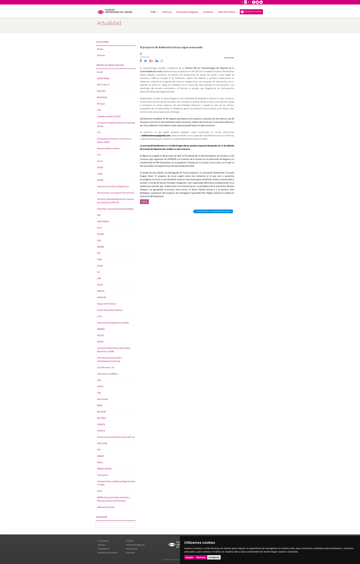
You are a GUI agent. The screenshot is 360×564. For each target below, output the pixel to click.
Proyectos (130, 552)
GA (242, 2)
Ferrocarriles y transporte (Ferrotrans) (115, 192)
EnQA (99, 173)
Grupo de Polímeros (106, 303)
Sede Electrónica (226, 12)
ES (245, 2)
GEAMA (100, 246)
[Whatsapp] (161, 61)
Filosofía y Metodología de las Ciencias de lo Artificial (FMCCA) (115, 201)
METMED (101, 418)
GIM (99, 278)
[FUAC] (116, 11)
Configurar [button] (214, 557)
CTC (99, 132)
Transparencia (104, 548)
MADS (100, 405)
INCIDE (100, 335)
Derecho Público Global (108, 148)
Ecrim (100, 161)
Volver (144, 201)
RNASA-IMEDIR (104, 468)
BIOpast (101, 103)
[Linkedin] (261, 2)
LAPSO (100, 386)
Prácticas (167, 12)
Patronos (101, 544)
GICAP (100, 265)
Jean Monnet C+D (105, 367)
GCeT (99, 227)
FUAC (153, 12)
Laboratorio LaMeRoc (107, 373)
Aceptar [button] (189, 557)
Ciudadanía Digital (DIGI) (109, 116)
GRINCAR (101, 297)
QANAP (100, 456)
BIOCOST (101, 91)
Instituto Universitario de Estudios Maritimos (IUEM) (113, 350)
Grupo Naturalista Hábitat (109, 310)
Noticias (101, 55)
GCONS (100, 234)
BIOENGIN (102, 97)
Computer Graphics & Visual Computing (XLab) (116, 124)
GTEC (99, 316)
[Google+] (151, 61)
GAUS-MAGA (103, 221)
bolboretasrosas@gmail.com (156, 135)
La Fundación (103, 541)
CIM (99, 110)
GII (98, 272)
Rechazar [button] (200, 557)
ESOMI (100, 180)
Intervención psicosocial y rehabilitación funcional (109, 359)
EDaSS (100, 167)
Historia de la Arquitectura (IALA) (113, 322)
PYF (99, 449)
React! (100, 462)
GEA (99, 240)
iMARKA (101, 329)
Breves (100, 49)
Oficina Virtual (131, 548)
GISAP (100, 284)
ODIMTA (101, 424)
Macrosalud (102, 399)
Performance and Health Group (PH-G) (115, 437)
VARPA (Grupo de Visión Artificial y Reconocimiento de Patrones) (113, 499)
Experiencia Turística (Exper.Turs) (113, 186)
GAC (99, 215)
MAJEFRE (101, 411)
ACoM (100, 72)
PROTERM (102, 443)
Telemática (102, 475)
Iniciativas (208, 12)
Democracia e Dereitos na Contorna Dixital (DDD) (114, 140)
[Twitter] (257, 2)
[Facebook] (253, 2)
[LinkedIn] (156, 61)
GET (99, 253)
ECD (99, 154)
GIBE (99, 259)
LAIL (99, 380)
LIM (99, 392)
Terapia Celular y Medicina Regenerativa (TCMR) (116, 483)
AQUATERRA (103, 78)
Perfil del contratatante (107, 552)
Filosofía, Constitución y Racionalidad (115, 208)
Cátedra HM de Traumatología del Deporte (213, 211)
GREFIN (100, 291)
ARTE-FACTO (103, 84)
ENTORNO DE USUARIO (253, 11)
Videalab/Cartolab (106, 507)
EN (249, 2)
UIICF (99, 491)
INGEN (100, 341)
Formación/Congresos (187, 12)
